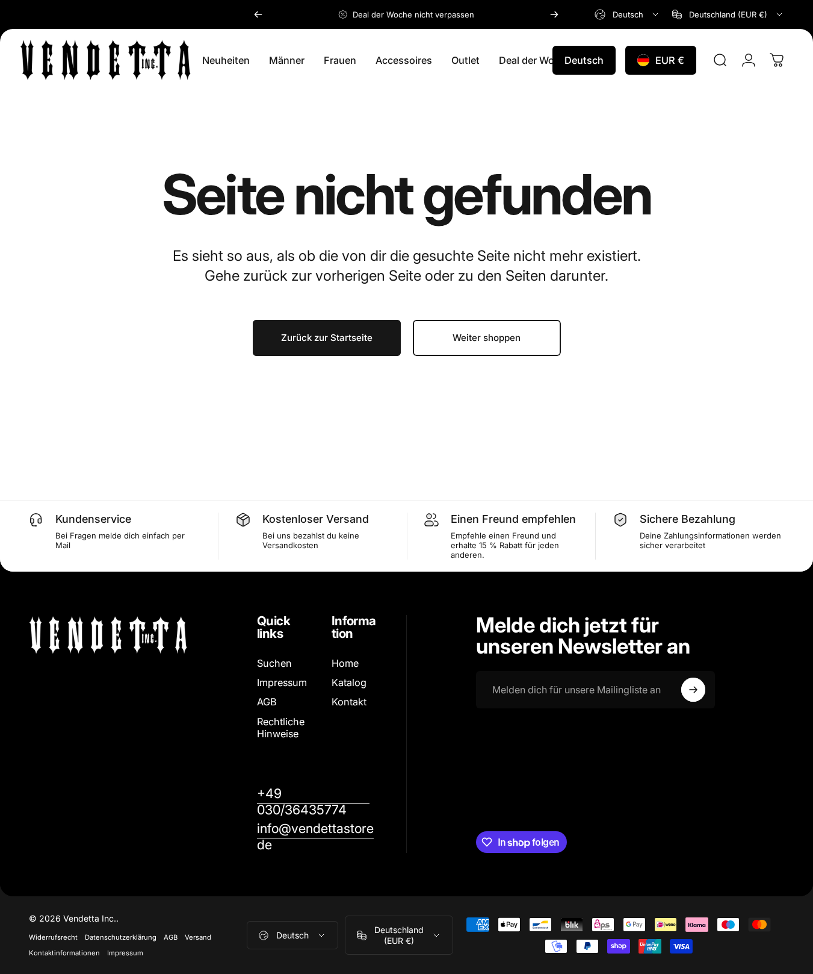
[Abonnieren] (693, 690)
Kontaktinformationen (64, 953)
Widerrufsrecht (53, 937)
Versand (198, 937)
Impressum (282, 682)
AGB (267, 702)
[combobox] (627, 14)
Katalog (349, 682)
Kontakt (349, 702)
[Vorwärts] (554, 14)
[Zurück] (258, 14)
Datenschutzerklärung (120, 937)
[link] (313, 801)
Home (345, 663)
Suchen (274, 663)
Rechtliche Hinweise (280, 728)
